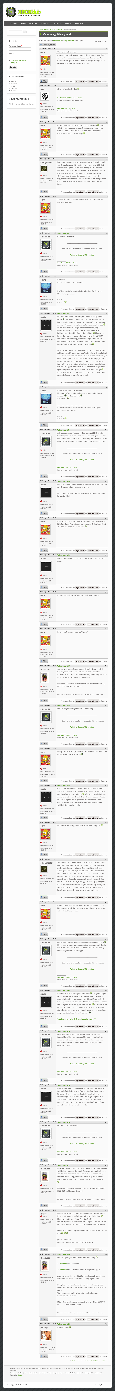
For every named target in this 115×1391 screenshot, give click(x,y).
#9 (106, 387)
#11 (106, 481)
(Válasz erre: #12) (63, 555)
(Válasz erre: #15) (63, 666)
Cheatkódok (57, 23)
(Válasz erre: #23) (63, 990)
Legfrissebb (13, 23)
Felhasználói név (15, 46)
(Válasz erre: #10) (63, 481)
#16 (106, 666)
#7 (106, 276)
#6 (106, 233)
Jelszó (11, 53)
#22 (106, 902)
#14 (106, 592)
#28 (106, 1165)
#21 (106, 859)
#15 (106, 629)
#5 (106, 196)
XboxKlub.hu (24, 1385)
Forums (46, 29)
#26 (106, 1085)
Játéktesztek (44, 23)
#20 (106, 822)
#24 (106, 990)
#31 (106, 1324)
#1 (106, 49)
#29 (106, 1210)
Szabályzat (79, 23)
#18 (106, 748)
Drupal (20, 1375)
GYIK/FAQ (33, 23)
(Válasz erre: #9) (63, 430)
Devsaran (104, 1385)
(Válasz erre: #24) (63, 1031)
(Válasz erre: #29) (63, 1254)
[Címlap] (23, 16)
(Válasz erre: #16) (63, 705)
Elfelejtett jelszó (16, 63)
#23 (106, 939)
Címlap (41, 29)
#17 (106, 705)
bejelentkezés (69, 40)
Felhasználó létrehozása (18, 61)
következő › (95, 1361)
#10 (106, 430)
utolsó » (105, 1361)
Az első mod (62, 1263)
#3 (106, 122)
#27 (106, 1122)
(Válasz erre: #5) (63, 233)
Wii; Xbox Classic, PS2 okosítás (82, 255)
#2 (106, 86)
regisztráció (57, 40)
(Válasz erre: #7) (63, 313)
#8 (106, 313)
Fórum (23, 23)
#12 (106, 518)
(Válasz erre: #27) (63, 1165)
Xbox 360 (52, 29)
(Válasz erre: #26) (63, 1122)
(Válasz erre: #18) (63, 785)
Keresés (68, 23)
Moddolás (59, 29)
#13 (106, 555)
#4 (106, 159)
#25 (106, 1031)
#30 (106, 1254)
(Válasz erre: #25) (63, 1085)
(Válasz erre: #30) (63, 1324)
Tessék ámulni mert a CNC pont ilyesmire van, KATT (76, 1019)
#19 (106, 785)
